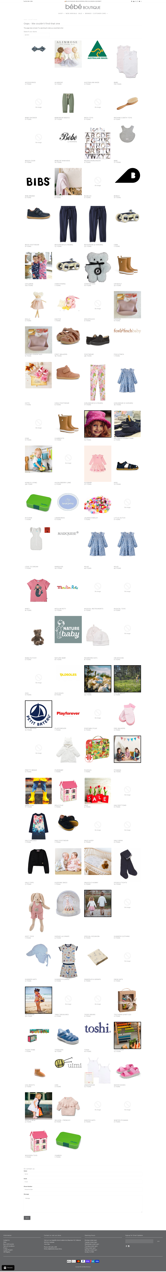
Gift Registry (6, 1252)
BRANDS (88, 13)
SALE (80, 13)
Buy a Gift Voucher (8, 1244)
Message (26, 1194)
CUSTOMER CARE (99, 13)
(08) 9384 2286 (29, 1)
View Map (47, 1244)
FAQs (4, 1242)
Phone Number (28, 1186)
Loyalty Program (8, 1250)
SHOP (60, 13)
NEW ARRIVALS (71, 13)
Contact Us (6, 1240)
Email (25, 1178)
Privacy (5, 1248)
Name (25, 1171)
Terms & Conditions (8, 1246)
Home (25, 19)
